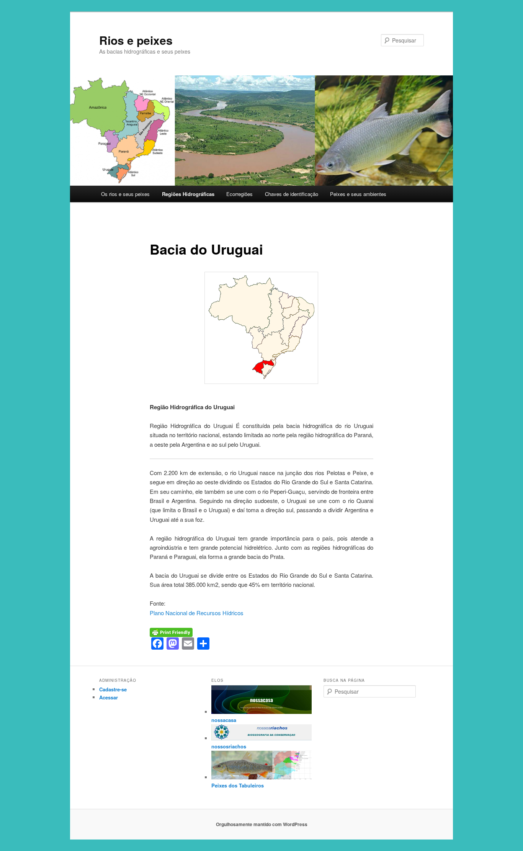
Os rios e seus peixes (125, 194)
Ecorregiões (239, 194)
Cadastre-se (113, 689)
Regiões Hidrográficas (188, 194)
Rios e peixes (136, 40)
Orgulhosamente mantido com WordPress (261, 824)
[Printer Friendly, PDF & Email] (171, 631)
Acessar (108, 697)
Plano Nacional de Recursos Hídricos (197, 613)
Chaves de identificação (291, 194)
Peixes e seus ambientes (358, 194)
